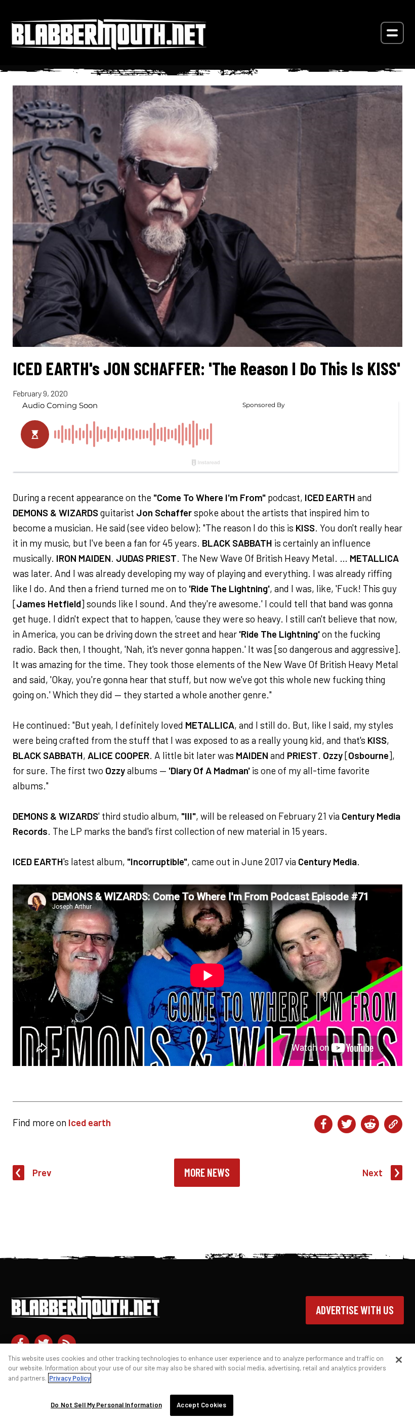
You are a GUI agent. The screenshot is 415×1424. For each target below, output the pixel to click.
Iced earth (89, 1122)
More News (207, 1172)
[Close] (399, 1360)
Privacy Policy (69, 1378)
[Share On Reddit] (370, 1124)
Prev (42, 1172)
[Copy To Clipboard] (393, 1124)
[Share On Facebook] (323, 1124)
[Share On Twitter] (347, 1124)
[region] (207, 1384)
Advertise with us (355, 1309)
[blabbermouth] (108, 46)
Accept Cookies (201, 1405)
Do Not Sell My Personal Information (106, 1405)
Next (372, 1172)
